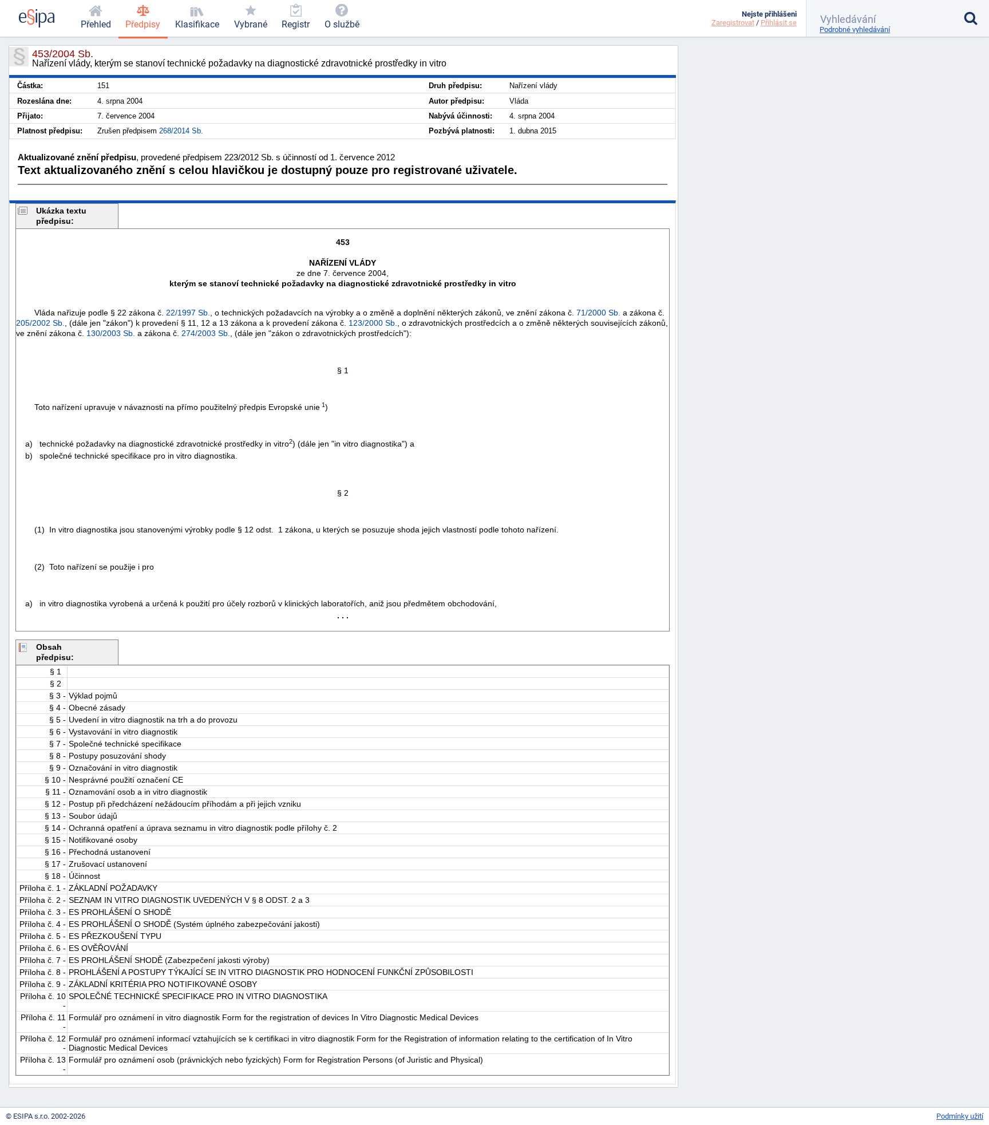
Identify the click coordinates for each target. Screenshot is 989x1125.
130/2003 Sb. (110, 333)
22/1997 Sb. (188, 312)
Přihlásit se (779, 22)
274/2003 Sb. (205, 333)
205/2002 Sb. (40, 322)
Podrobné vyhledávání (855, 29)
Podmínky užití (959, 1116)
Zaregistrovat (732, 22)
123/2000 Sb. (373, 322)
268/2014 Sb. (181, 131)
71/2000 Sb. (598, 312)
